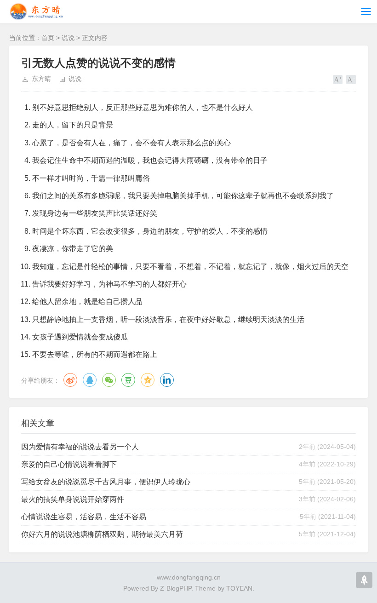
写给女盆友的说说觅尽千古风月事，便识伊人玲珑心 (105, 482)
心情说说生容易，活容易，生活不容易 (83, 517)
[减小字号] (351, 79)
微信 (109, 380)
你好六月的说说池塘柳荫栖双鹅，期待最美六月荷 (102, 534)
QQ (90, 380)
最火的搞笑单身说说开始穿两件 (72, 499)
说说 (68, 37)
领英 (167, 380)
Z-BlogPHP (175, 588)
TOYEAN (239, 588)
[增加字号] (338, 79)
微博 (70, 380)
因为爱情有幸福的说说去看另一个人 (80, 447)
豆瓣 (128, 380)
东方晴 (41, 78)
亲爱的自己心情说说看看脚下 (69, 464)
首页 (47, 37)
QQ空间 (147, 380)
